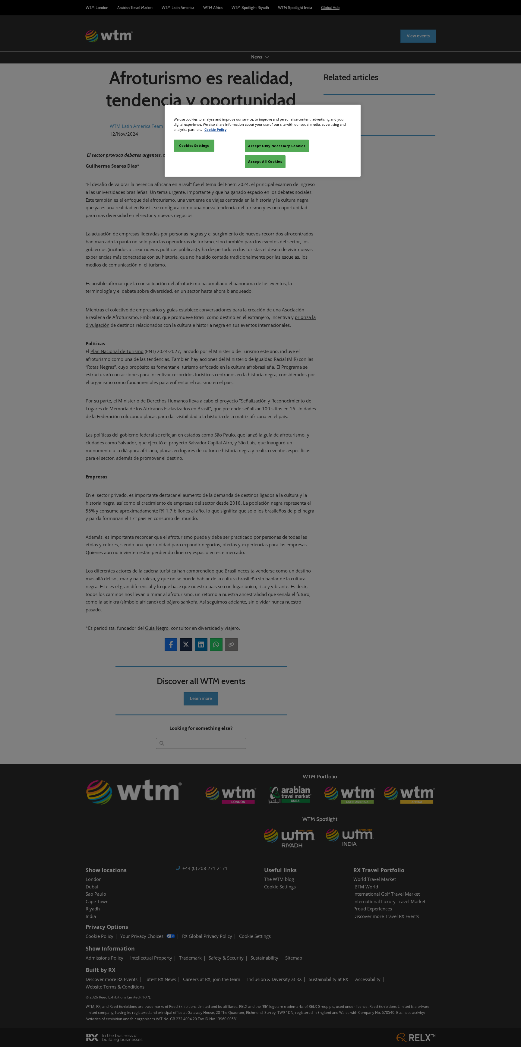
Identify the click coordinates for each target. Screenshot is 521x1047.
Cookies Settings (194, 145)
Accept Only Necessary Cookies (276, 145)
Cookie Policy (215, 129)
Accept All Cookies (265, 161)
